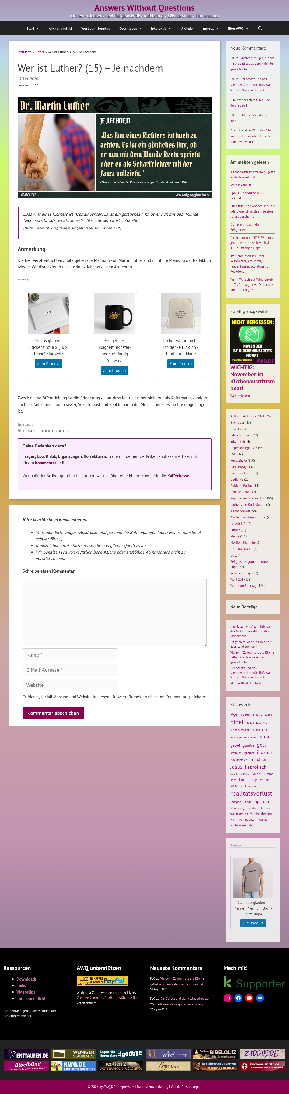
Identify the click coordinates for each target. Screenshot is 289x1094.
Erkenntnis (237, 441)
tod (232, 813)
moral (234, 786)
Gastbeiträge (239, 466)
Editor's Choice (241, 435)
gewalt (29, 431)
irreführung (259, 759)
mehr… (208, 28)
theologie (265, 808)
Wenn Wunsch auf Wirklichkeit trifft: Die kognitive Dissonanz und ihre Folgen (251, 284)
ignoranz (249, 753)
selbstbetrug (237, 808)
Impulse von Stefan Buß (247, 498)
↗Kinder (187, 28)
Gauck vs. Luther (242, 473)
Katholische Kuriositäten (247, 504)
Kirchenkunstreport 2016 (248, 517)
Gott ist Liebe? (240, 492)
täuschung (242, 813)
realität (252, 786)
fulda (263, 736)
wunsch (264, 819)
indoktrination (238, 760)
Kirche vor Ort (240, 511)
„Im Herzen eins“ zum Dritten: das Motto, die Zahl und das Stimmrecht (250, 631)
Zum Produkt (48, 363)
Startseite (24, 52)
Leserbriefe (238, 523)
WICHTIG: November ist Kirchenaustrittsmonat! (252, 377)
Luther (39, 52)
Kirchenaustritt (60, 28)
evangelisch (239, 737)
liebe (233, 780)
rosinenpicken (256, 801)
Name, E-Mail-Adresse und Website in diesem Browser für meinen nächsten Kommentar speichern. (117, 697)
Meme (234, 536)
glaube (248, 745)
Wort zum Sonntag (95, 28)
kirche (268, 773)
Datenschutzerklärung (152, 1086)
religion (235, 802)
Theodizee (252, 808)
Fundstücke (238, 460)
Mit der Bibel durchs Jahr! (248, 683)
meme (264, 779)
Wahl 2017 (237, 579)
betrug (268, 714)
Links (21, 985)
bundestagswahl (239, 729)
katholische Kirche (240, 774)
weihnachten (247, 819)
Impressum (126, 1086)
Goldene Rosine (241, 485)
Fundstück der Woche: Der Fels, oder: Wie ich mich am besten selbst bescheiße (252, 211)
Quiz (233, 555)
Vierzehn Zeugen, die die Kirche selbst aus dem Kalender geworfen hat (252, 63)
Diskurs (235, 428)
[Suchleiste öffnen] (260, 28)
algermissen (240, 714)
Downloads (128, 28)
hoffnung (236, 753)
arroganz (257, 714)
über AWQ (236, 28)
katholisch (256, 767)
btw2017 (261, 723)
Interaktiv (158, 28)
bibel (237, 722)
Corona (255, 730)
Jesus (236, 766)
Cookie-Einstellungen (186, 1086)
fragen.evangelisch (243, 447)
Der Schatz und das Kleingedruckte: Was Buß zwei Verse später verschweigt (251, 84)
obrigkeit (61, 431)
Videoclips (25, 992)
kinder (256, 774)
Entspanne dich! (30, 998)
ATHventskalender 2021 (247, 416)
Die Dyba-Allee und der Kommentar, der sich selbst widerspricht (251, 136)
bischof (250, 723)
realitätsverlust (251, 793)
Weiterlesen (240, 396)
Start (30, 28)
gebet (235, 745)
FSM (233, 454)
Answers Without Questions (144, 7)
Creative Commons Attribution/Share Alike (107, 998)
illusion (264, 752)
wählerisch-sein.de (241, 825)
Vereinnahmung (261, 814)
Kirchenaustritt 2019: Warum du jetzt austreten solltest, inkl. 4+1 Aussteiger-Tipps (252, 242)
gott (261, 744)
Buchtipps (237, 422)
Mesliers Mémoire (243, 542)
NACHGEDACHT (241, 549)
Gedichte (236, 479)
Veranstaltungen (242, 573)
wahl (233, 820)
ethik (265, 729)
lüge (255, 780)
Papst (243, 786)
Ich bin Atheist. (241, 185)
